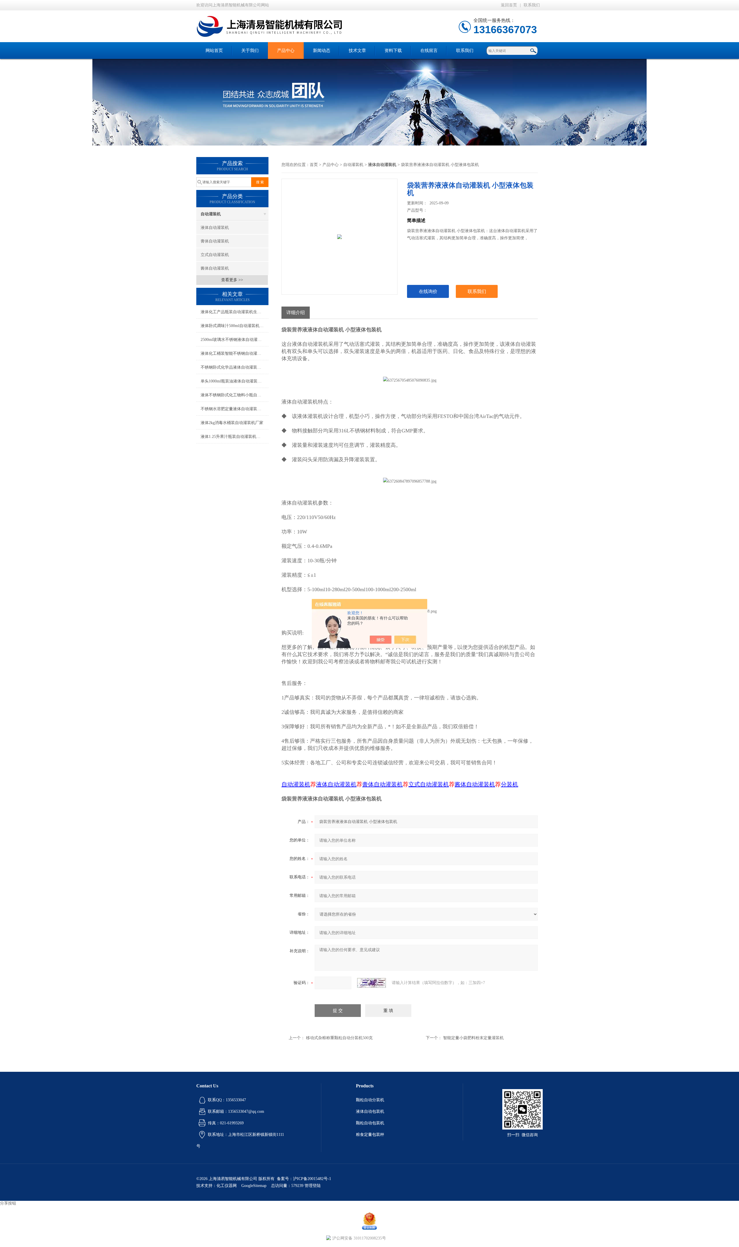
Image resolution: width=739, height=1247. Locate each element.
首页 (314, 165)
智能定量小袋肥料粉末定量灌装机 (473, 1038)
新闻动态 (321, 50)
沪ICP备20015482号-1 (312, 1179)
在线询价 (428, 291)
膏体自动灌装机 (215, 241)
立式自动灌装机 (215, 255)
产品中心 (285, 50)
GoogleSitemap (253, 1185)
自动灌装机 (211, 214)
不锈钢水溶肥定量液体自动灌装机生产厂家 (234, 409)
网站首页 (214, 50)
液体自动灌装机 (215, 227)
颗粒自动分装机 (370, 1100)
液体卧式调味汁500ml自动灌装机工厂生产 (234, 326)
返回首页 (509, 5)
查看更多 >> (232, 280)
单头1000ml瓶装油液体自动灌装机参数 (234, 381)
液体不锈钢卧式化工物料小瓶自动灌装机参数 (234, 395)
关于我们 (250, 50)
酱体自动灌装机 (215, 268)
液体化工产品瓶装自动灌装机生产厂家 (234, 312)
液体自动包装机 (370, 1111)
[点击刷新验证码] (371, 983)
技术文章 (357, 50)
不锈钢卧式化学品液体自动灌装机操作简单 (234, 367)
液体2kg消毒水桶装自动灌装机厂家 (232, 423)
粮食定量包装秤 (370, 1134)
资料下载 (393, 50)
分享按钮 (8, 1203)
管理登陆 (313, 1185)
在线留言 (429, 50)
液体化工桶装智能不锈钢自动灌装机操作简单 (234, 353)
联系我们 (532, 5)
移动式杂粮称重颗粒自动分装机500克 (339, 1038)
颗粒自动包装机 (370, 1123)
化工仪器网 (227, 1185)
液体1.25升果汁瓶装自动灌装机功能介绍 (234, 436)
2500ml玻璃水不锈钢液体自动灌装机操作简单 (234, 339)
